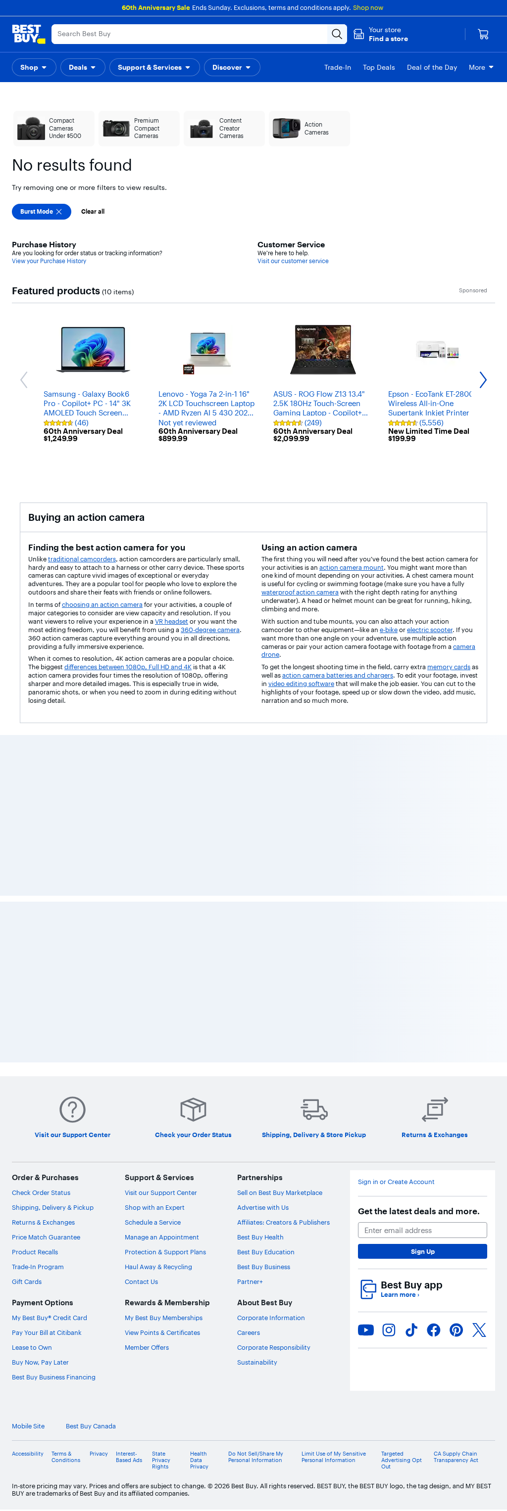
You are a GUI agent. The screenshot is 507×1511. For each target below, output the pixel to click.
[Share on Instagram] (389, 1330)
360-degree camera (210, 630)
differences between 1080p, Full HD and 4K (128, 667)
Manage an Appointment (162, 1237)
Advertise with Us (263, 1207)
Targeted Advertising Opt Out (401, 1460)
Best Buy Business (263, 1267)
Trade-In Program (38, 1267)
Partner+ (250, 1281)
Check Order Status (41, 1192)
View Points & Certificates (162, 1332)
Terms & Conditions (65, 1457)
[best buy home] (29, 34)
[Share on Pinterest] (456, 1330)
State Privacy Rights (161, 1460)
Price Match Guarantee (46, 1237)
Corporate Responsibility (273, 1347)
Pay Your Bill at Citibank (47, 1332)
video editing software (301, 683)
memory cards (448, 667)
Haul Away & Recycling (158, 1267)
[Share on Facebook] (434, 1330)
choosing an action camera (102, 604)
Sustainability (257, 1362)
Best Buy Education (266, 1252)
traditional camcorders (82, 559)
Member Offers (147, 1347)
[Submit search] (337, 34)
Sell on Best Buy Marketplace (279, 1192)
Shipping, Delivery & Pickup (53, 1207)
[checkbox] (41, 212)
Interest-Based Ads (129, 1457)
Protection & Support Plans (165, 1252)
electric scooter (430, 630)
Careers (248, 1332)
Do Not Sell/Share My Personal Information (255, 1457)
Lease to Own (32, 1347)
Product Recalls (35, 1252)
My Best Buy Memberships (164, 1318)
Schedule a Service (153, 1222)
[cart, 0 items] (483, 34)
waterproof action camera (300, 592)
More (477, 67)
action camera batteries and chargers (337, 675)
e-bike (389, 630)
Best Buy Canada (91, 1426)
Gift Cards (27, 1281)
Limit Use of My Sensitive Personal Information (334, 1457)
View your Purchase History (49, 261)
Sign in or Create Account (396, 1182)
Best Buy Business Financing (54, 1377)
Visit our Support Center (161, 1192)
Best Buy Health (260, 1237)
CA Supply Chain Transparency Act (456, 1457)
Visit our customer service (293, 261)
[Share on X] (479, 1330)
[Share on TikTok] (411, 1330)
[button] (380, 34)
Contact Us (141, 1281)
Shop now (368, 7)
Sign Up (423, 1251)
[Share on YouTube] (366, 1330)
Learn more (400, 1294)
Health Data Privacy (199, 1460)
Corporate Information (271, 1318)
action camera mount (351, 567)
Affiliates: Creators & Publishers (283, 1222)
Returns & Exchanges (43, 1222)
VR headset (171, 621)
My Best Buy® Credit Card (49, 1318)
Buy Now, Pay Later (40, 1362)
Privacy (99, 1454)
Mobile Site (28, 1426)
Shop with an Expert (155, 1207)
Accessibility (28, 1454)
